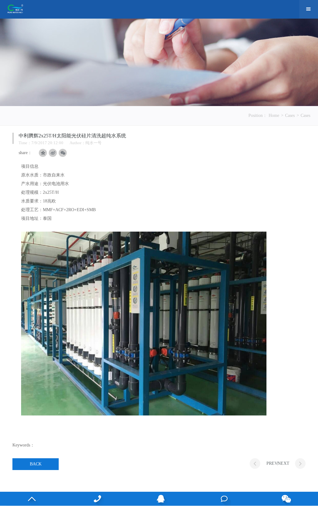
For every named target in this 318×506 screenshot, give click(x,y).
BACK (36, 464)
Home (274, 115)
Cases (290, 115)
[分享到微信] (63, 153)
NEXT (283, 463)
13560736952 (95, 499)
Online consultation (222, 499)
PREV (272, 463)
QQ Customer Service (159, 499)
